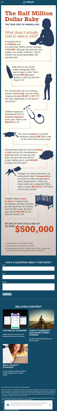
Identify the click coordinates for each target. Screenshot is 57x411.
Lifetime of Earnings (14, 330)
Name (3, 265)
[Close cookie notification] (50, 405)
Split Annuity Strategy (10, 366)
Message (4, 282)
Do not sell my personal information (25, 399)
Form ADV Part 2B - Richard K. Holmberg (11, 410)
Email (3, 273)
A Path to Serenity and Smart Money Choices (40, 332)
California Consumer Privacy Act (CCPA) (39, 398)
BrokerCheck (27, 387)
